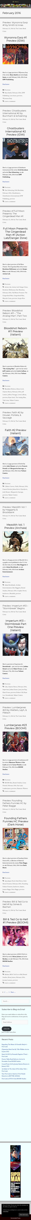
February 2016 (16, 93)
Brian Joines (11, 977)
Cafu (6, 687)
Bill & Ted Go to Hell (16, 974)
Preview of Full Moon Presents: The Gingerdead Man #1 (13, 213)
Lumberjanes (7, 788)
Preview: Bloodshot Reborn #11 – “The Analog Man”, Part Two (15, 313)
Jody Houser (6, 492)
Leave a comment (10, 101)
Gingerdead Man (19, 296)
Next (13, 992)
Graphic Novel (21, 591)
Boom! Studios (17, 783)
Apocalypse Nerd (10, 881)
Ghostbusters (16, 193)
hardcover (6, 593)
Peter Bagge (15, 889)
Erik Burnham (19, 190)
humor (22, 887)
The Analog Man (21, 397)
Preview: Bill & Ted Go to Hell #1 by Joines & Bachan (15, 904)
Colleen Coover (9, 486)
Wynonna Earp (7, 98)
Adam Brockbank (10, 585)
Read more (6, 84)
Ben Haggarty (16, 588)
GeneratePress (15, 1218)
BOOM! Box (8, 783)
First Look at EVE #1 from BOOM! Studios (14, 1079)
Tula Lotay (6, 400)
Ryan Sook (11, 397)
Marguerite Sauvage (17, 492)
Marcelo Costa (7, 298)
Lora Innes (13, 96)
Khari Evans (6, 692)
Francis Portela (7, 489)
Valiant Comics (14, 400)
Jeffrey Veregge (12, 395)
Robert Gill (19, 692)
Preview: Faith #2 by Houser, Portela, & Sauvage (13, 415)
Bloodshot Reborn (10, 389)
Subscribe (6, 1029)
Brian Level (20, 389)
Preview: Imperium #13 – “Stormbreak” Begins (15, 607)
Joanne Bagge (7, 889)
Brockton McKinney (9, 290)
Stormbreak (9, 695)
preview (19, 96)
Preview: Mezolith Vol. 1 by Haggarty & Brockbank (14, 510)
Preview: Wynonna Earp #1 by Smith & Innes (15, 23)
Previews (7, 90)
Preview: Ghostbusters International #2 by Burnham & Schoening (15, 113)
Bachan (7, 974)
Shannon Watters (22, 788)
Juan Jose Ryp (22, 690)
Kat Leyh (20, 786)
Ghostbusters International (11, 196)
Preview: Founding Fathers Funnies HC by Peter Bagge (14, 803)
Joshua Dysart (13, 690)
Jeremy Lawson (7, 980)
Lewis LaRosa (22, 395)
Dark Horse (19, 881)
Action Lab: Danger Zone (20, 287)
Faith (16, 486)
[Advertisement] (15, 1112)
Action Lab (8, 287)
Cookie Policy (5, 1211)
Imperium (6, 690)
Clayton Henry (7, 392)
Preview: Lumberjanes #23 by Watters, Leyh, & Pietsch (15, 710)
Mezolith (12, 593)
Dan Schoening (9, 190)
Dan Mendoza (20, 290)
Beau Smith (8, 93)
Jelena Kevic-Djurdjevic (19, 489)
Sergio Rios (21, 298)
